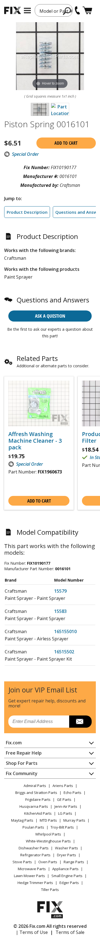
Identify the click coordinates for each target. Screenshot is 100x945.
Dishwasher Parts (34, 847)
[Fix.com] (12, 10)
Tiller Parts (50, 889)
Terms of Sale (70, 932)
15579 (60, 591)
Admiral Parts (35, 785)
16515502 (64, 652)
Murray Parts (74, 820)
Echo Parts (72, 792)
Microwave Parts (32, 868)
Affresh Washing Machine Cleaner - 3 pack (35, 441)
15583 (60, 611)
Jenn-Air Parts (65, 806)
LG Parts (65, 813)
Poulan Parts (33, 827)
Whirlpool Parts (48, 834)
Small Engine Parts (66, 875)
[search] (67, 11)
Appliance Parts (65, 868)
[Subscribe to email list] (80, 721)
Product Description (27, 212)
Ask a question (50, 316)
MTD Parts (48, 820)
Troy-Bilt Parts (62, 827)
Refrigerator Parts (35, 854)
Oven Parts (47, 861)
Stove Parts (22, 861)
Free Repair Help (24, 753)
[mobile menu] (27, 10)
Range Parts (74, 861)
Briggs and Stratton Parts (36, 792)
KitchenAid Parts (38, 813)
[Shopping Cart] (87, 10)
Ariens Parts (62, 785)
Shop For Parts (22, 763)
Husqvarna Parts (33, 806)
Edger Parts (69, 882)
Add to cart (66, 143)
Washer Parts (66, 847)
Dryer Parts (66, 854)
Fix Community (22, 773)
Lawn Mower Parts (29, 875)
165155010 (65, 631)
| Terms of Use (32, 932)
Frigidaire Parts (38, 799)
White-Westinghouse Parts (48, 841)
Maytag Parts (22, 820)
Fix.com (14, 743)
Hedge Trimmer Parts (35, 882)
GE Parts (64, 799)
